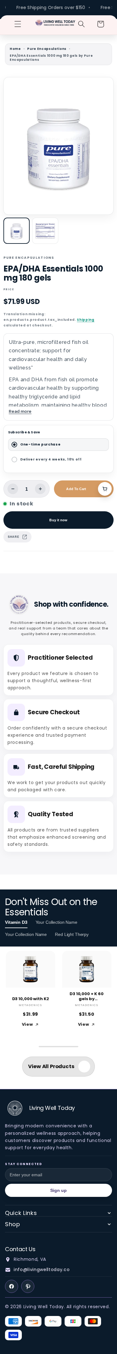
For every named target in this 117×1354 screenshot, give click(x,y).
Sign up (58, 1190)
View (27, 1024)
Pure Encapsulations (46, 49)
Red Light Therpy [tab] (72, 934)
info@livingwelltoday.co (42, 1269)
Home (15, 49)
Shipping (85, 319)
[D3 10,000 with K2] (30, 969)
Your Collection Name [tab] (56, 922)
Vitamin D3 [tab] (16, 922)
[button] (17, 24)
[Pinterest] (27, 1286)
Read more (20, 411)
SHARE (13, 536)
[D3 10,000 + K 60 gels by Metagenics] (86, 969)
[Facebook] (11, 1286)
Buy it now (58, 520)
